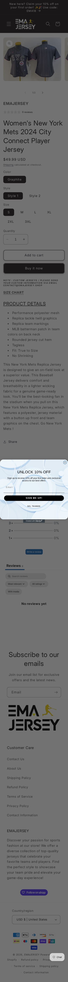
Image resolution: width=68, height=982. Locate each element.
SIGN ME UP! (34, 498)
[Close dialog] (65, 462)
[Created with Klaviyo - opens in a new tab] (34, 521)
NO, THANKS (34, 506)
